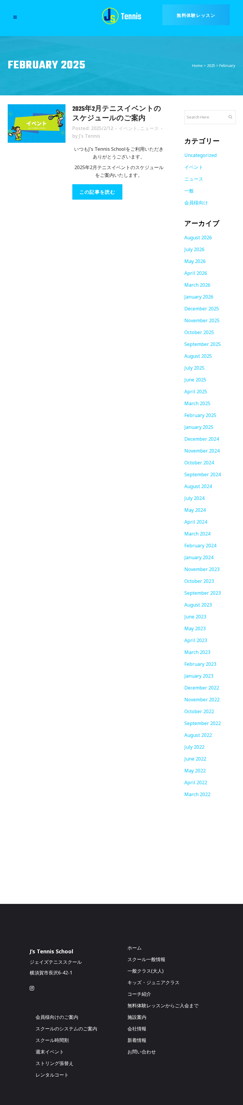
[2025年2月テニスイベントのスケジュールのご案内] (36, 123)
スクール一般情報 (146, 959)
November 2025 (202, 320)
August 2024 (198, 486)
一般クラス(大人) (145, 971)
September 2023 (202, 593)
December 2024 (201, 439)
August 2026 (198, 237)
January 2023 (198, 676)
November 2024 (202, 451)
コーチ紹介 (139, 994)
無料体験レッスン (196, 15)
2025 (211, 65)
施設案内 (136, 1017)
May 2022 (195, 770)
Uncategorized (200, 155)
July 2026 (194, 249)
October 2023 (199, 581)
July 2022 (194, 747)
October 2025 (199, 332)
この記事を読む (97, 191)
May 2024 (195, 510)
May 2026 (195, 261)
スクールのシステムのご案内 (66, 1028)
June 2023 (195, 616)
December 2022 (201, 687)
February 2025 (200, 415)
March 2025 (197, 403)
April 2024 (195, 522)
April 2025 (195, 391)
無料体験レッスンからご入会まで (163, 1005)
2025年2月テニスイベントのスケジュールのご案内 (116, 114)
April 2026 (195, 273)
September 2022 (202, 723)
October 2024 (199, 462)
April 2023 (195, 640)
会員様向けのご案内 (57, 1017)
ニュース (149, 128)
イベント (128, 128)
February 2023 (200, 664)
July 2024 (194, 498)
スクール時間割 (52, 1040)
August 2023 (198, 605)
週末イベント (50, 1051)
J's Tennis (89, 136)
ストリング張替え (54, 1063)
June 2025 (195, 379)
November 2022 (202, 699)
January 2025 (198, 427)
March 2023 (197, 652)
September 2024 (202, 474)
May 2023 (195, 628)
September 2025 (202, 344)
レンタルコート (52, 1075)
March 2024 (197, 533)
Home (197, 65)
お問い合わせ (141, 1051)
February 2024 (200, 545)
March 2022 (197, 794)
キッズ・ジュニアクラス (153, 982)
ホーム (134, 947)
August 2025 (198, 356)
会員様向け (196, 202)
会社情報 (136, 1028)
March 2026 (197, 285)
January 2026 (198, 297)
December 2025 (201, 308)
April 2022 (195, 782)
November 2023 (202, 569)
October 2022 (199, 711)
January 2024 (198, 557)
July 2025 (194, 368)
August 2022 (198, 735)
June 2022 (195, 759)
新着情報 (136, 1040)
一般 (189, 190)
